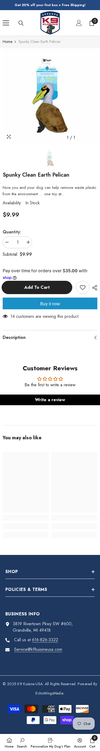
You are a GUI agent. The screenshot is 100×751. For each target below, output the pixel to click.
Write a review (50, 400)
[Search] (21, 23)
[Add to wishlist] (82, 287)
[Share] (93, 287)
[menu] (6, 23)
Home (7, 41)
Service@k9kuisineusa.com (38, 649)
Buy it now (50, 304)
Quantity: (12, 232)
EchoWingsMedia (49, 693)
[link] (26, 526)
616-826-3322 (45, 640)
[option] (50, 95)
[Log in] (79, 23)
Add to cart (39, 287)
